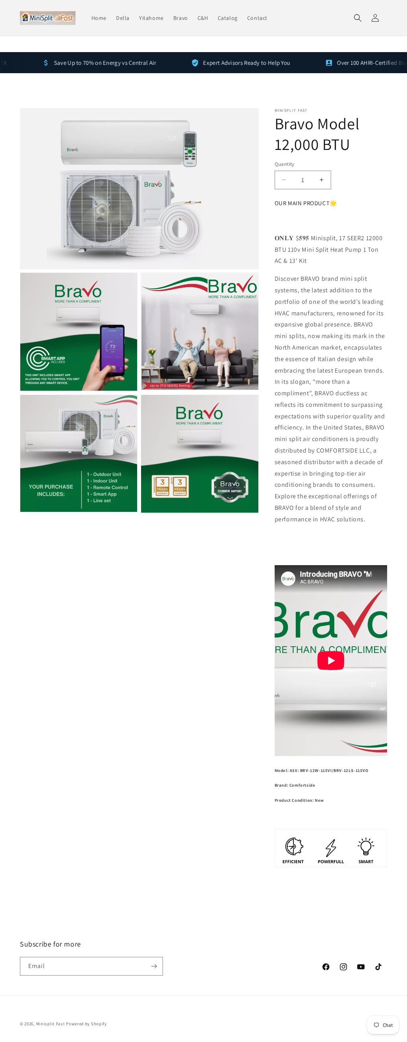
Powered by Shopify (86, 1023)
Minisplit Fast (50, 1023)
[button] (357, 18)
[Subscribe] (154, 966)
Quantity (285, 164)
